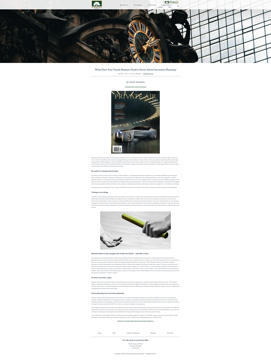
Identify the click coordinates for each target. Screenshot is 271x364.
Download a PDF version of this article (135, 87)
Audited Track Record (132, 333)
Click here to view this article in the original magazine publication (135, 321)
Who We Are (124, 5)
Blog (170, 7)
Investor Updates (166, 5)
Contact (160, 7)
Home (99, 333)
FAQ (114, 333)
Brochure (153, 333)
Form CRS (170, 333)
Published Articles (148, 74)
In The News (152, 5)
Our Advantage (137, 5)
